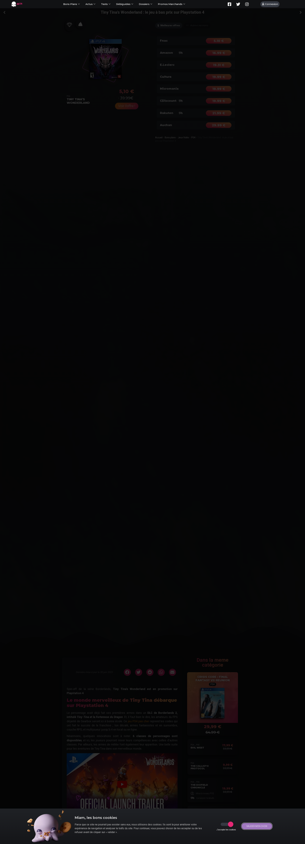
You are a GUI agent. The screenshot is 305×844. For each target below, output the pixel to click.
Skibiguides (123, 4)
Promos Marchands (170, 4)
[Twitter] (238, 4)
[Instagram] (247, 4)
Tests (104, 4)
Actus (89, 4)
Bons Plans (70, 4)
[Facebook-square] (230, 4)
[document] (152, 422)
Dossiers (144, 4)
